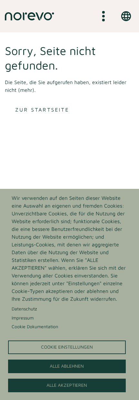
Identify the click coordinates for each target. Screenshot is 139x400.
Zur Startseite (42, 110)
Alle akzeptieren (67, 385)
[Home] (29, 16)
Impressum (23, 317)
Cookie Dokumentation (35, 326)
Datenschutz (24, 308)
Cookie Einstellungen (67, 347)
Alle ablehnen (67, 366)
